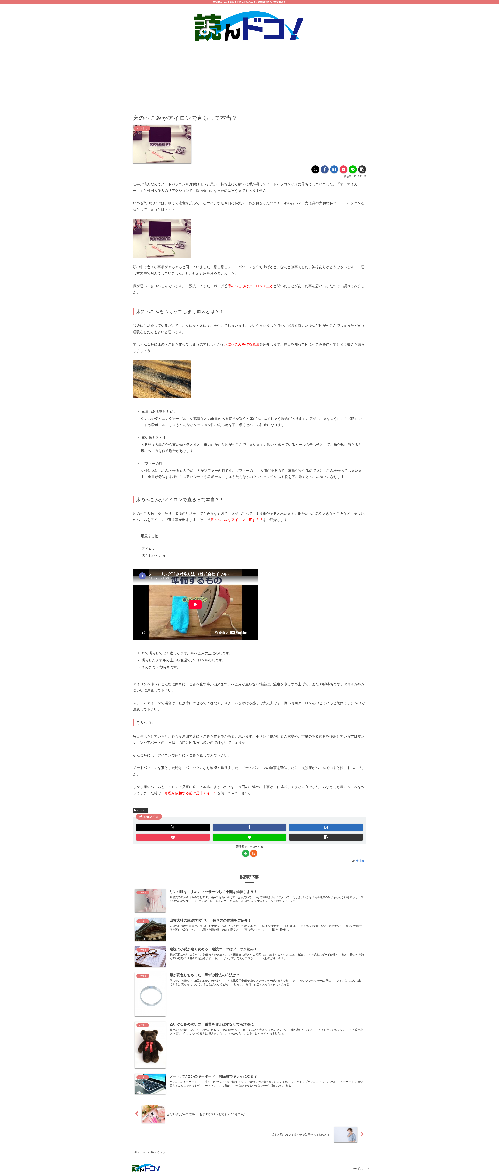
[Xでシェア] (315, 169)
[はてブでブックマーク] (334, 169)
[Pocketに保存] (343, 169)
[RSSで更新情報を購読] (253, 853)
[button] (362, 169)
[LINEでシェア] (353, 169)
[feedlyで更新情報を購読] (245, 853)
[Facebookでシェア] (325, 169)
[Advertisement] (249, 75)
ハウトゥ (142, 810)
